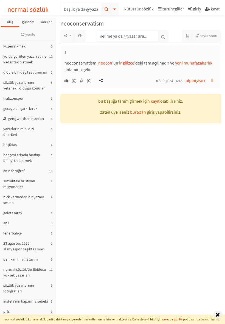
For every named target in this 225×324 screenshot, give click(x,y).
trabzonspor (13, 98)
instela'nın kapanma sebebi (25, 301)
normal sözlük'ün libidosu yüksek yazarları (24, 272)
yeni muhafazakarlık (193, 63)
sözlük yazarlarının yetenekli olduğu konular (24, 85)
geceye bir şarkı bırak (20, 108)
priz (6, 311)
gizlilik (178, 319)
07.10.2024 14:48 (169, 80)
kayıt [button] (155, 101)
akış (10, 21)
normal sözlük (28, 9)
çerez (165, 319)
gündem (28, 21)
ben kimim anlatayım (20, 259)
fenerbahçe (12, 233)
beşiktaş (10, 144)
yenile (29, 34)
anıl (6, 222)
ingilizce (126, 63)
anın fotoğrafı (14, 170)
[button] (139, 9)
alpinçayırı (195, 80)
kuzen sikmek (14, 46)
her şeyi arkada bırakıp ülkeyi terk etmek (21, 157)
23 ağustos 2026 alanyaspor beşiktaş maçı (23, 246)
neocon (105, 63)
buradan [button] (138, 112)
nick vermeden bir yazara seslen (23, 199)
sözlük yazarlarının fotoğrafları (18, 288)
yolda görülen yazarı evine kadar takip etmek (24, 59)
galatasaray (12, 212)
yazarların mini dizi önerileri (18, 131)
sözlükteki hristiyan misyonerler (19, 183)
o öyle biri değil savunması (25, 72)
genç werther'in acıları (25, 118)
